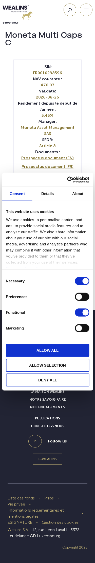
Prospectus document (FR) (47, 166)
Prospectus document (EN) (47, 158)
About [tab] (77, 193)
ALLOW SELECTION (47, 365)
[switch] (82, 298)
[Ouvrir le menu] (86, 10)
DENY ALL (47, 380)
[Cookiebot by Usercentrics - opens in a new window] (67, 179)
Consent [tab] (17, 193)
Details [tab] (47, 193)
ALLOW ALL (47, 350)
